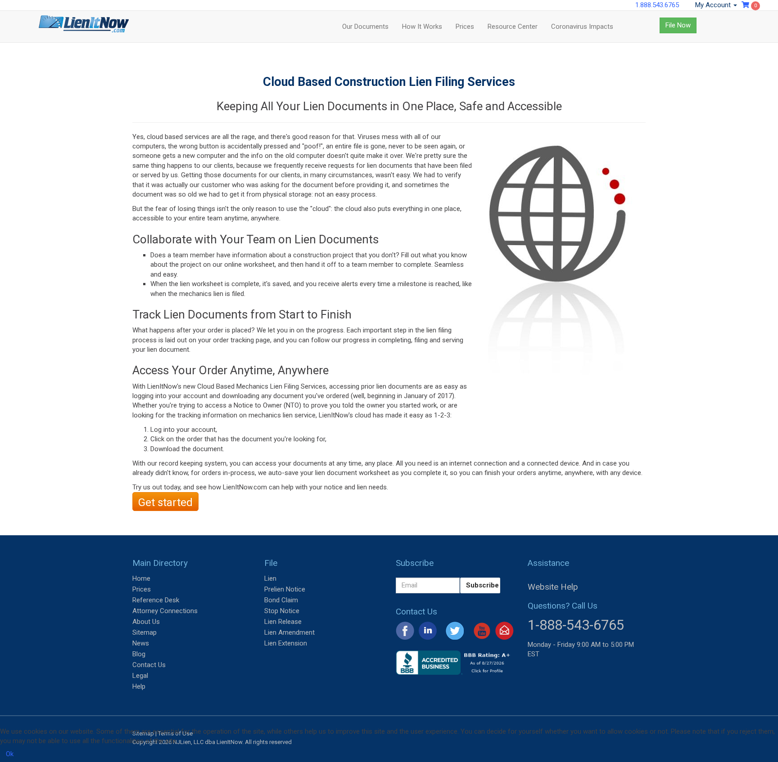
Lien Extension (285, 643)
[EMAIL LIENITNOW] (504, 630)
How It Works (422, 26)
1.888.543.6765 (657, 5)
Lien (270, 578)
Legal (140, 676)
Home (141, 578)
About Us (146, 622)
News (140, 643)
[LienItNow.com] (84, 26)
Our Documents (365, 26)
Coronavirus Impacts (582, 26)
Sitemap (144, 632)
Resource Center (513, 26)
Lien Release (283, 622)
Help (138, 686)
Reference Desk (155, 600)
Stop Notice (281, 611)
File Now (678, 25)
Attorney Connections (165, 611)
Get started (165, 502)
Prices (465, 26)
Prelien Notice (284, 589)
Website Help (553, 587)
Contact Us (149, 665)
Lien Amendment (289, 632)
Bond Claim (281, 600)
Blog (138, 654)
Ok (10, 754)
